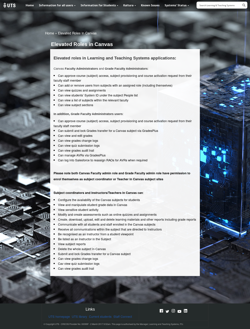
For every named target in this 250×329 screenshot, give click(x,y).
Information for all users (56, 5)
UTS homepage (59, 316)
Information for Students (98, 5)
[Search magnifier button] (243, 5)
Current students (100, 316)
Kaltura (128, 5)
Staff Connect (122, 316)
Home (30, 5)
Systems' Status (176, 5)
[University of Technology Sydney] (9, 5)
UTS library (79, 316)
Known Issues (150, 5)
